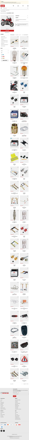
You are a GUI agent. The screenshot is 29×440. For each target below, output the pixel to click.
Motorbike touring (17, 405)
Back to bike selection (3, 11)
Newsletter (2, 404)
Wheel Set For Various (24, 164)
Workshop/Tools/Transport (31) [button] (4, 44)
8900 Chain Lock (14, 337)
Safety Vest (14, 164)
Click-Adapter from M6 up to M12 (14, 193)
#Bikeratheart (16, 404)
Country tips (16, 402)
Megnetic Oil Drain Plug (24, 48)
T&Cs (15, 413)
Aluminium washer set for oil (14, 308)
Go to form (18, 25)
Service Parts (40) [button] (3, 36)
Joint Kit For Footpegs (24, 380)
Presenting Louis (2, 412)
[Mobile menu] (1, 8)
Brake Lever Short (24, 279)
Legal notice (16, 412)
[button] (27, 8)
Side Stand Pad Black (24, 337)
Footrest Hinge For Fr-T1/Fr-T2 (14, 366)
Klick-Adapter (14, 380)
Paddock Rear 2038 (24, 207)
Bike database (2, 403)
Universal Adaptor (14, 48)
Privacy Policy (16, 414)
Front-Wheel (24, 193)
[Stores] (13, 5)
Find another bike (7, 32)
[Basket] (27, 5)
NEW (3, 54)
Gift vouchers (2, 405)
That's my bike (7, 30)
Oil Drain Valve (24, 265)
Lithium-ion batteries (24, 106)
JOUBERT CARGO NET (14, 92)
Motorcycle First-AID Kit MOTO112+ (24, 308)
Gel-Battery (14, 279)
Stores (1, 413)
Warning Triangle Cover (24, 366)
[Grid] (19, 34)
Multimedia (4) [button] (2, 43)
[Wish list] (23, 5)
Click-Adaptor (14, 207)
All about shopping (3, 414)
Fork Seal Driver (14, 135)
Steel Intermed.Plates (24, 135)
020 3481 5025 (5, 393)
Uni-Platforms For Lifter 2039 (14, 236)
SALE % (3, 56)
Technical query (2, 402)
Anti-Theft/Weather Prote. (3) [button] (4, 40)
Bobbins (24, 92)
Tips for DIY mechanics (17, 403)
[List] (20, 34)
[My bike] (18, 5)
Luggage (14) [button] (2, 39)
